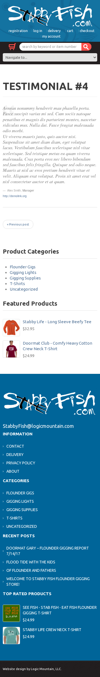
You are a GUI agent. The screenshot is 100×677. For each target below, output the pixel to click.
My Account (51, 36)
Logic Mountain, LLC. (46, 669)
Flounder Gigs (23, 266)
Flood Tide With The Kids (30, 562)
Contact (15, 446)
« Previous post (18, 224)
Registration (18, 31)
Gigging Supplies (25, 278)
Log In (37, 31)
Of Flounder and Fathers (31, 570)
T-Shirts (17, 283)
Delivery (54, 31)
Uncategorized (24, 289)
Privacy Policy (20, 463)
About (12, 471)
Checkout (87, 31)
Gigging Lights (23, 272)
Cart (70, 31)
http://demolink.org (15, 196)
